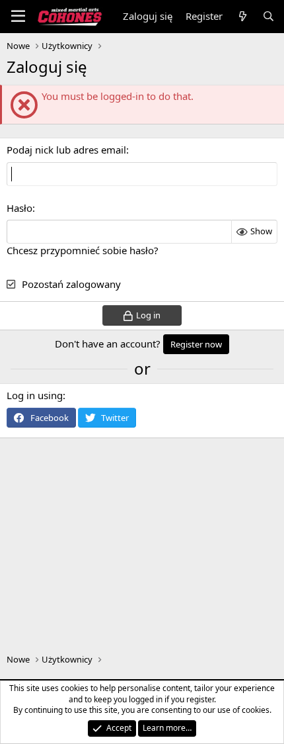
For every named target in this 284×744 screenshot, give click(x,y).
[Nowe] (242, 16)
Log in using (35, 395)
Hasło (19, 207)
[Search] (268, 16)
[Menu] (18, 16)
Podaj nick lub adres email (66, 149)
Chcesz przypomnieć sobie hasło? (83, 250)
